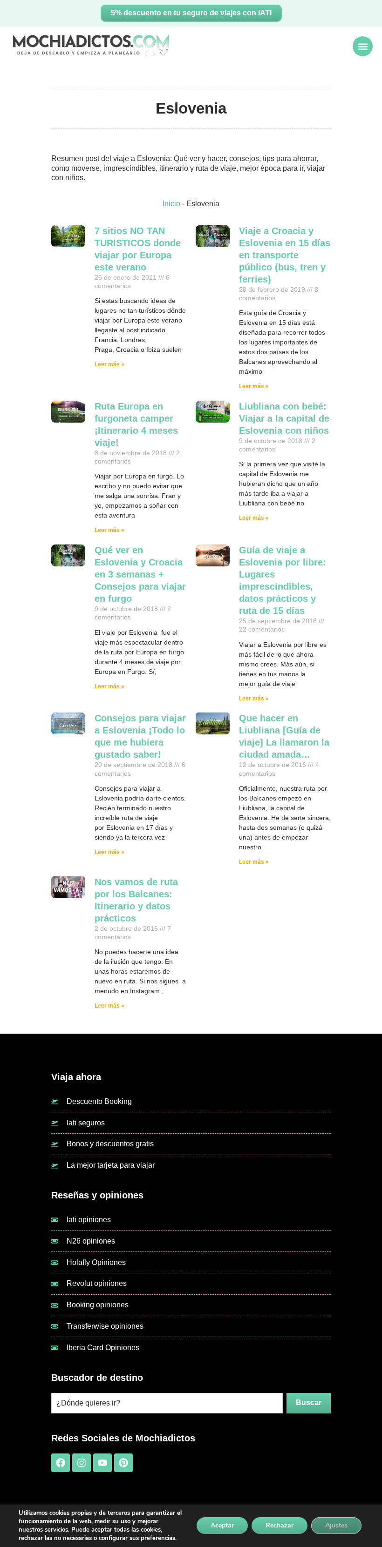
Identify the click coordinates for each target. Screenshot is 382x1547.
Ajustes (336, 1525)
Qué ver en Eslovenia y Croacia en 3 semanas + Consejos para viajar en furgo (140, 574)
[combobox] (167, 1403)
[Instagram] (81, 1462)
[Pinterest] (123, 1462)
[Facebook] (60, 1462)
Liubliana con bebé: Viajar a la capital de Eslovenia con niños (284, 418)
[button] (362, 46)
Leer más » (109, 364)
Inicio (171, 204)
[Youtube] (102, 1462)
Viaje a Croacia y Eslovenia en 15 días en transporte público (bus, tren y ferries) (284, 255)
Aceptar (222, 1525)
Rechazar (279, 1525)
